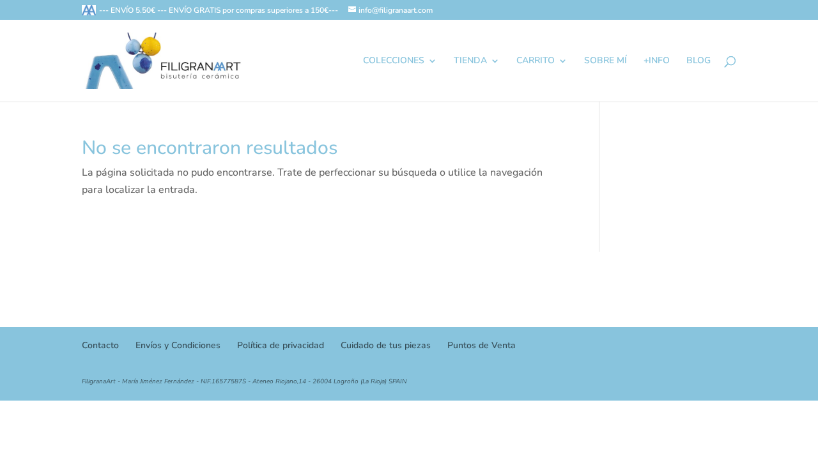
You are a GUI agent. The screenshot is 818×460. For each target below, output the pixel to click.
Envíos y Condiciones (177, 345)
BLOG (698, 61)
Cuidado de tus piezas (386, 345)
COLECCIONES (393, 61)
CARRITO (535, 61)
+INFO (657, 61)
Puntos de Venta (481, 345)
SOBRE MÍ (605, 61)
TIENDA (470, 61)
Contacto (100, 345)
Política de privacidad (280, 345)
